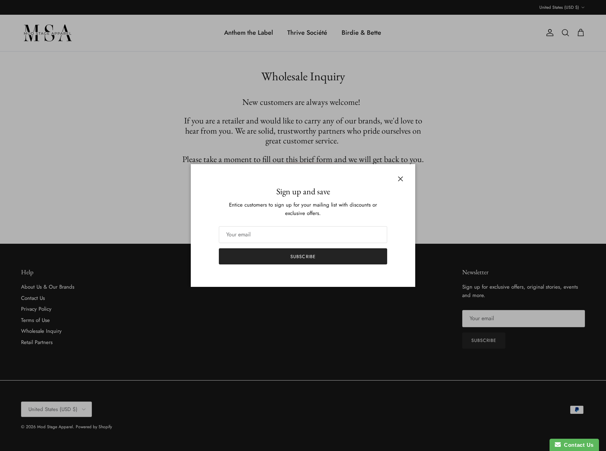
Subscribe (302, 256)
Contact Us (577, 445)
